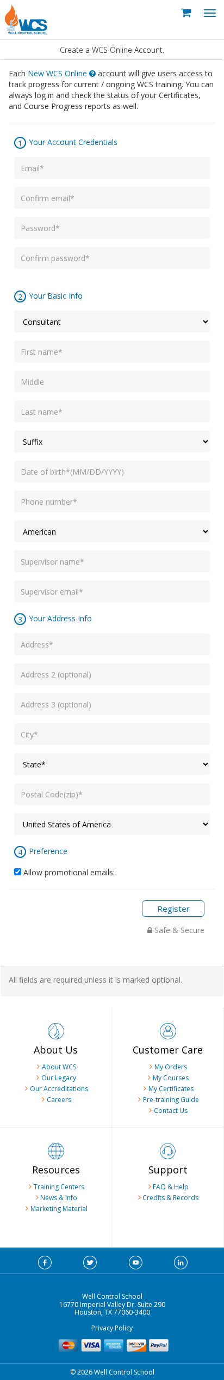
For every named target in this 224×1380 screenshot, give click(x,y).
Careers (59, 1099)
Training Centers (59, 1186)
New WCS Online (58, 73)
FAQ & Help (170, 1186)
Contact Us (171, 1110)
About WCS (59, 1067)
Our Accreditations (59, 1088)
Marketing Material (59, 1208)
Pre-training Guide (171, 1099)
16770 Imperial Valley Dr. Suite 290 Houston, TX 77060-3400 (112, 1308)
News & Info (58, 1197)
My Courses (171, 1077)
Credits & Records (170, 1197)
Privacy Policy (112, 1328)
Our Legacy (58, 1077)
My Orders (170, 1067)
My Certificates (171, 1088)
